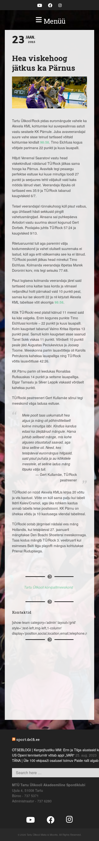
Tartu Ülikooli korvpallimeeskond (48, 587)
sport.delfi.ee (28, 739)
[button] (49, 21)
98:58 (44, 142)
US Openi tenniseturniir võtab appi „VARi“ (43, 755)
